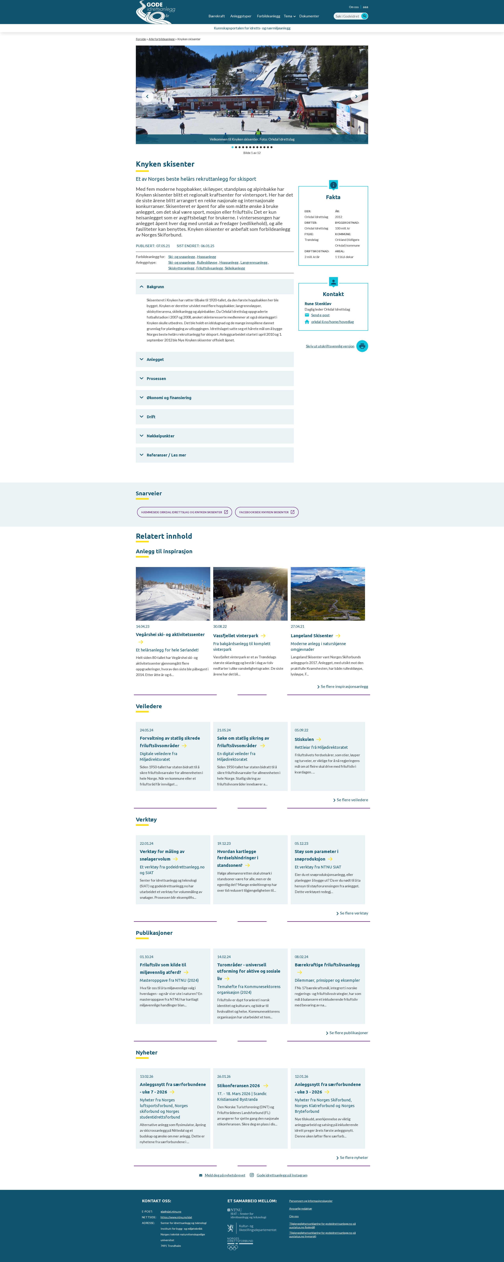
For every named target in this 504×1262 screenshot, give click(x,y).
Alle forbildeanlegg (162, 39)
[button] (148, 96)
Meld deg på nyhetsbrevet (225, 1175)
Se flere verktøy (354, 913)
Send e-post (320, 315)
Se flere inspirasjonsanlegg (344, 686)
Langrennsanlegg (253, 262)
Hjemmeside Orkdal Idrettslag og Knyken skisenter (181, 512)
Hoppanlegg (206, 256)
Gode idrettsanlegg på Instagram (282, 1175)
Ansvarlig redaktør (300, 1208)
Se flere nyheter (354, 1157)
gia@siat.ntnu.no (171, 1211)
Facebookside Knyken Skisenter (264, 512)
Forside (141, 39)
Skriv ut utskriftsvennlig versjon (330, 346)
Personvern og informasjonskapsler (311, 1200)
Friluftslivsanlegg (209, 268)
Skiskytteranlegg (181, 268)
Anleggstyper (240, 16)
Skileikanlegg (235, 268)
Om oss (354, 7)
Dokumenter (309, 16)
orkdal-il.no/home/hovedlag (332, 321)
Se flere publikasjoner (349, 1032)
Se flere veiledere (352, 799)
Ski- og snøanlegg (181, 256)
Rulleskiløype (207, 262)
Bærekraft (216, 16)
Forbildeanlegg (268, 16)
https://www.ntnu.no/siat (176, 1217)
